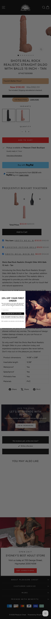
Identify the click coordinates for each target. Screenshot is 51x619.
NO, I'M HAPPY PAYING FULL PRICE (12, 317)
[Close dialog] (49, 292)
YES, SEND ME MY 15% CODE (12, 313)
